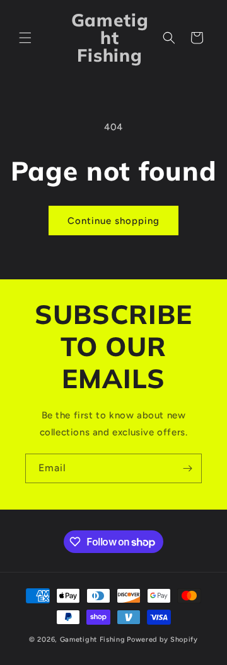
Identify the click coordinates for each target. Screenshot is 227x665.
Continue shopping (113, 220)
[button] (25, 38)
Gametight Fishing (92, 639)
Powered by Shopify (162, 639)
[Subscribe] (187, 468)
